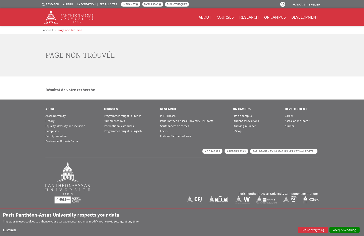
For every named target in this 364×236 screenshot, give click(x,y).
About (205, 17)
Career (289, 116)
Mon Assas (151, 4)
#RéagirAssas (236, 151)
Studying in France (244, 126)
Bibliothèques (177, 4)
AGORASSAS (212, 151)
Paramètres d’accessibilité (282, 4)
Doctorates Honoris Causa (62, 141)
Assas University (56, 116)
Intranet (129, 4)
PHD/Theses (167, 116)
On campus (275, 17)
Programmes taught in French (122, 116)
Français (298, 4)
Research (52, 4)
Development (304, 17)
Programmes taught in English (123, 131)
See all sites (108, 4)
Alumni (68, 4)
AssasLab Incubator (297, 121)
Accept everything (344, 230)
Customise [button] (9, 230)
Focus (163, 131)
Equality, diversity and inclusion (65, 126)
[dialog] (182, 222)
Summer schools (114, 121)
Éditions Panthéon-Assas (175, 136)
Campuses (52, 131)
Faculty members (56, 136)
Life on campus (242, 116)
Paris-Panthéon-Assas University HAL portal (187, 121)
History (50, 121)
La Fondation (86, 4)
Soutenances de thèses (174, 126)
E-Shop (237, 131)
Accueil (48, 30)
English (314, 4)
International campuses (119, 126)
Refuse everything (313, 230)
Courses (225, 17)
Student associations (246, 121)
